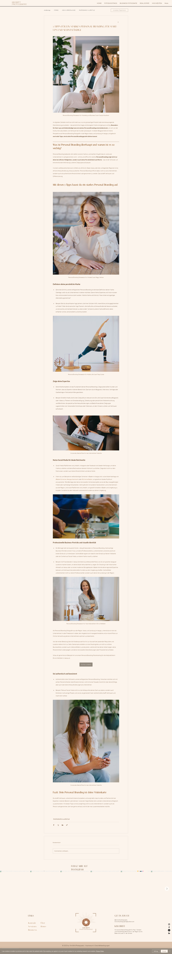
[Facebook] (169, 927)
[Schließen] (170, 951)
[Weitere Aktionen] (118, 22)
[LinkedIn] (169, 933)
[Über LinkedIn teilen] (62, 825)
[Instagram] (169, 924)
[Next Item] (167, 888)
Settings (156, 951)
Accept (164, 951)
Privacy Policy (100, 951)
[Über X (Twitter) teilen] (58, 825)
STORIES (56, 10)
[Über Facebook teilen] (54, 825)
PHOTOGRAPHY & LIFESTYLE (87, 10)
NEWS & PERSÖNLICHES (68, 10)
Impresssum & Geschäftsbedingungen (97, 945)
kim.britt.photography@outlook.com (124, 921)
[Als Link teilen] (67, 825)
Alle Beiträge (47, 10)
